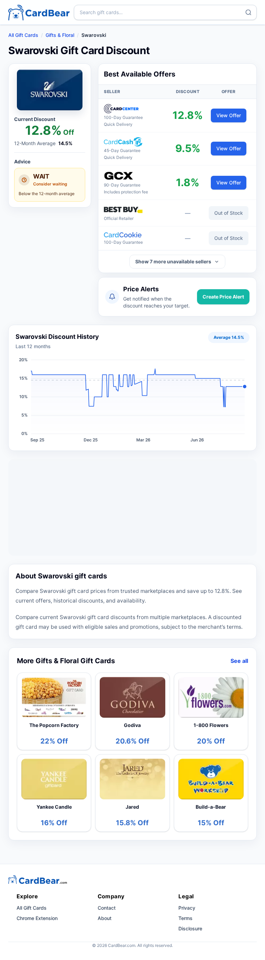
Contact (107, 908)
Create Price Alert (223, 297)
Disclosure (190, 928)
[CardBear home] (39, 12)
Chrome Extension (37, 918)
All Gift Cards (23, 35)
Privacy (186, 908)
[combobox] (165, 12)
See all (239, 660)
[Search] (248, 12)
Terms (185, 918)
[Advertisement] (132, 507)
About (104, 918)
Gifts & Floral (60, 35)
